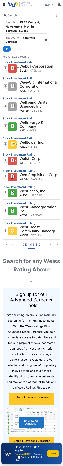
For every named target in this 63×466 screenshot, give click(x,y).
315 (38, 244)
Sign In (49, 4)
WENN (24, 179)
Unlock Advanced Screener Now (31, 399)
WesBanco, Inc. (33, 191)
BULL (23, 70)
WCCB (24, 235)
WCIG (23, 90)
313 (25, 244)
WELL (23, 146)
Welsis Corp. (30, 159)
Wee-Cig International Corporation (39, 84)
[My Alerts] (59, 5)
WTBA (24, 215)
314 (31, 244)
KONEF (24, 110)
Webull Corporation (36, 66)
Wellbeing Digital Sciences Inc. (34, 104)
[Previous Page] (12, 245)
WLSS (23, 163)
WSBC (24, 195)
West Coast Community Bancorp (37, 229)
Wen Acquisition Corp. (39, 175)
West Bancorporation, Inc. (39, 209)
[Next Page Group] (44, 245)
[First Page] (6, 245)
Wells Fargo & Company (31, 125)
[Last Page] (57, 245)
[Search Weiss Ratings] (5, 15)
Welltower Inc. (32, 143)
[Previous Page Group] (19, 245)
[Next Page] (50, 245)
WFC (23, 130)
